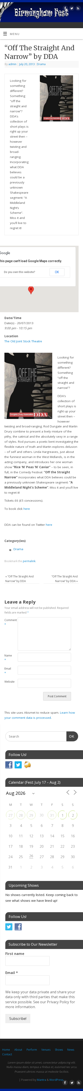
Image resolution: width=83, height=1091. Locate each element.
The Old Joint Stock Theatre (23, 341)
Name (7, 658)
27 (10, 815)
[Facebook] (65, 9)
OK (57, 272)
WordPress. (56, 1080)
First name (14, 953)
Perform (32, 1050)
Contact (7, 1054)
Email (7, 671)
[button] (31, 290)
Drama (41, 64)
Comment (7, 622)
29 (31, 815)
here (26, 509)
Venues (45, 1050)
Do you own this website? (19, 272)
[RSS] (77, 9)
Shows (59, 1050)
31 (52, 815)
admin (12, 64)
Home (6, 1050)
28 (21, 815)
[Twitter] (71, 9)
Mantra (41, 1080)
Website (7, 682)
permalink (29, 561)
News (70, 1050)
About (18, 1050)
